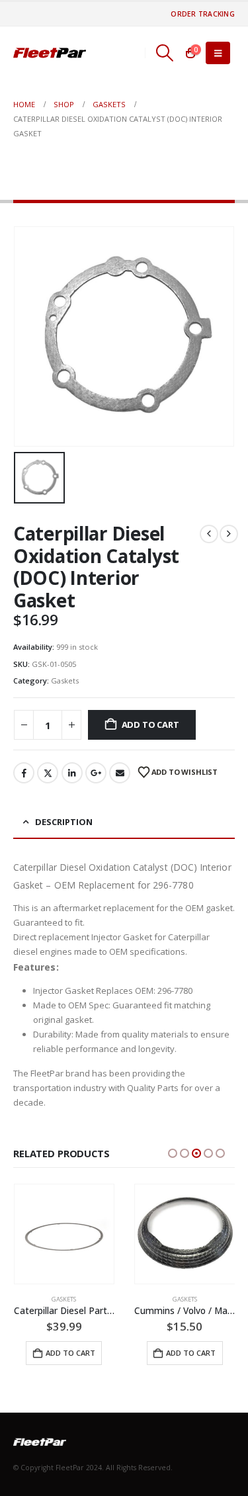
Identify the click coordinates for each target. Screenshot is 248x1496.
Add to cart (150, 724)
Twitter (47, 772)
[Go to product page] (64, 1234)
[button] (164, 53)
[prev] (209, 534)
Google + (95, 772)
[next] (229, 534)
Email (119, 772)
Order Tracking (203, 14)
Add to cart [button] (70, 1353)
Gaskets (65, 680)
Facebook (23, 772)
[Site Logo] (49, 53)
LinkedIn (72, 772)
